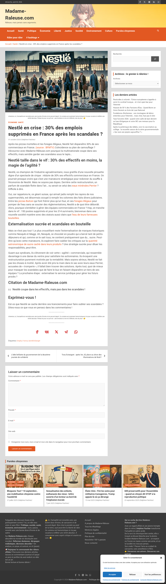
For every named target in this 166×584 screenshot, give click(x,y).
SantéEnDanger (34, 341)
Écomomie (45, 31)
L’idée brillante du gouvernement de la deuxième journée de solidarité (30, 356)
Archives (116, 79)
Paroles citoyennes (125, 31)
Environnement (94, 31)
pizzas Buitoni (25, 201)
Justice (68, 31)
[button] (161, 558)
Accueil (10, 31)
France (25, 341)
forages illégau (82, 201)
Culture (108, 31)
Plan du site (89, 536)
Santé (21, 31)
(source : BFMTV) (44, 147)
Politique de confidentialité (111, 580)
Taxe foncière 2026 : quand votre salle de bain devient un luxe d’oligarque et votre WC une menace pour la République (135, 121)
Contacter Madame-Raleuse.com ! (151, 580)
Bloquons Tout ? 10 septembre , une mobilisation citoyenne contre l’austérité (23, 494)
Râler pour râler (15, 37)
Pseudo (11, 410)
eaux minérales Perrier (84, 185)
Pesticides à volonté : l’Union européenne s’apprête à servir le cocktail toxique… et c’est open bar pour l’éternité (134, 102)
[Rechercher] (155, 59)
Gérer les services (109, 568)
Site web (11, 431)
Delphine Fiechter (28, 140)
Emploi (19, 341)
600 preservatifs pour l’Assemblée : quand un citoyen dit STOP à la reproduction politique (141, 494)
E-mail (11, 421)
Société (79, 31)
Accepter (112, 574)
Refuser (132, 574)
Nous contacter (91, 543)
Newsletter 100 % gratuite (95, 540)
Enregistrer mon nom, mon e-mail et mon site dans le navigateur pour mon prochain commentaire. (51, 442)
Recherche (117, 54)
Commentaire (14, 381)
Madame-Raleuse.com (78, 580)
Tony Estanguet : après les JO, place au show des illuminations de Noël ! (82, 356)
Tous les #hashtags (93, 527)
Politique (31, 31)
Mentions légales (92, 530)
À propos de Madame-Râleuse (97, 523)
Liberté (57, 31)
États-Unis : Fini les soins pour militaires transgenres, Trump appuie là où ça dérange (100, 494)
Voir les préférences (153, 574)
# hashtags (31, 37)
